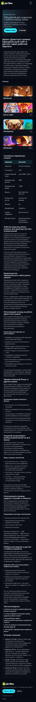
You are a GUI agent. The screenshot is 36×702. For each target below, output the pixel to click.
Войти (19, 691)
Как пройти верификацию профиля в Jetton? (18, 630)
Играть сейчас (9, 691)
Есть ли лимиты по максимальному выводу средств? (17, 626)
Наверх (4, 699)
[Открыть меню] (31, 3)
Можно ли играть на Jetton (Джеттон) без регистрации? (18, 610)
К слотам (22, 30)
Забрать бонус (10, 30)
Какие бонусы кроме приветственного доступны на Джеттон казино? (18, 620)
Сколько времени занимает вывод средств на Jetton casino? (17, 615)
